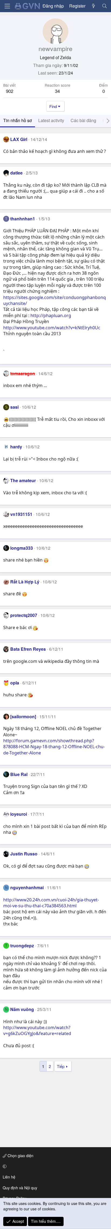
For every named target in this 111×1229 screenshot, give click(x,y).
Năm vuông (22, 1009)
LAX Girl (18, 139)
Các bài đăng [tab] (83, 120)
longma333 (21, 548)
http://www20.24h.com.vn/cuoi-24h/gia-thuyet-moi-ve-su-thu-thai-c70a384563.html (51, 903)
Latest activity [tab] (51, 120)
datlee (16, 173)
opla (14, 683)
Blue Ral (18, 774)
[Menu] (7, 6)
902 (9, 91)
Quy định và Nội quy (20, 1187)
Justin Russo (23, 854)
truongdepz (22, 945)
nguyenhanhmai (27, 887)
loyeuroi (18, 814)
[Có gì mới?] (93, 6)
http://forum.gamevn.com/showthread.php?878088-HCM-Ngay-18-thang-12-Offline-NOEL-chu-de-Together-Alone (54, 747)
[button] (54, 1166)
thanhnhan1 (22, 219)
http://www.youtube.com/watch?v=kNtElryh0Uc (51, 328)
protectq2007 (23, 615)
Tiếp (60, 1066)
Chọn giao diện (19, 1155)
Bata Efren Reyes (28, 649)
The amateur (23, 480)
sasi (14, 407)
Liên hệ (9, 1177)
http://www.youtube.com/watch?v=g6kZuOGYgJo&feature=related (37, 1030)
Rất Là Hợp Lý (24, 582)
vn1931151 (21, 514)
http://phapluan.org (50, 315)
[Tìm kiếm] (104, 6)
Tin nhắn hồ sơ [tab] (17, 120)
